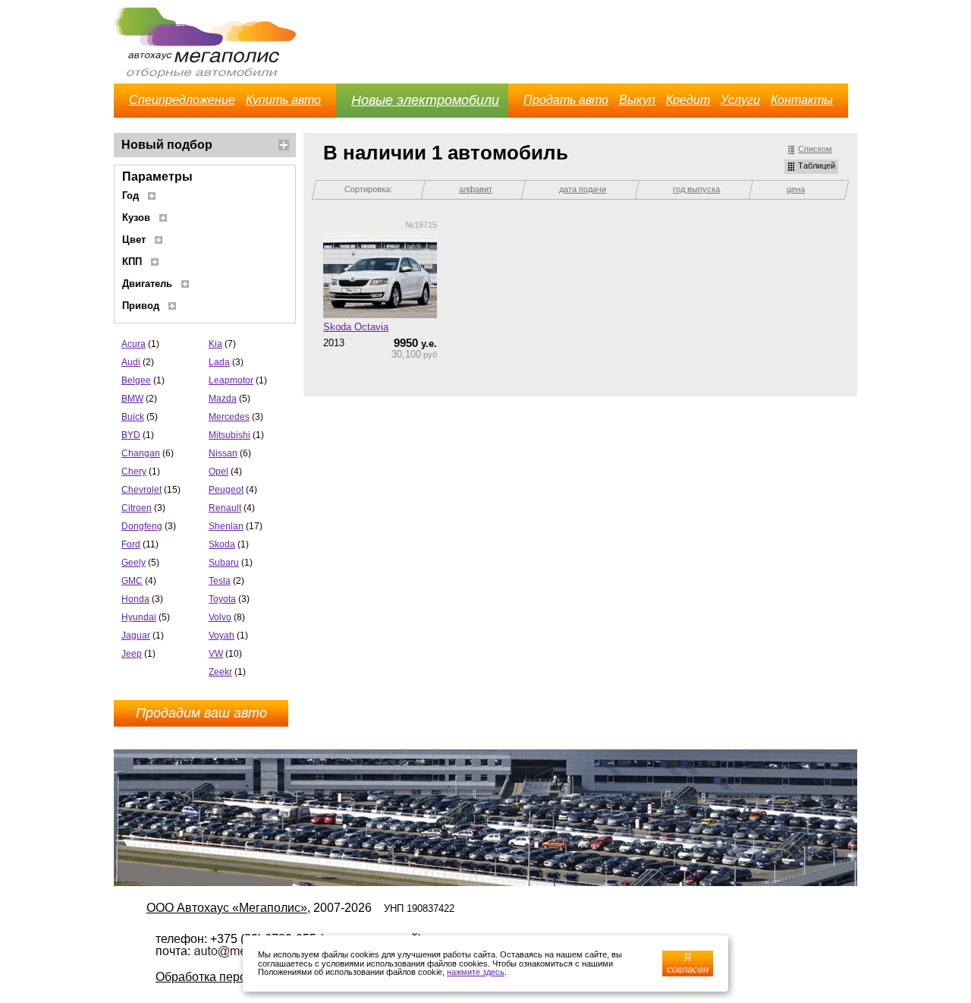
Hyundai (138, 617)
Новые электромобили (425, 100)
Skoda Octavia (355, 327)
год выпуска (696, 189)
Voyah (221, 635)
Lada (219, 362)
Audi (130, 362)
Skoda (222, 544)
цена (796, 189)
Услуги (740, 99)
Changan (140, 453)
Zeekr (220, 672)
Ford (130, 544)
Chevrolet (141, 489)
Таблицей (816, 165)
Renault (225, 508)
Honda (135, 599)
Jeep (131, 653)
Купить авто (283, 99)
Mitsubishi (229, 435)
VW (216, 653)
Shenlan (226, 526)
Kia (215, 344)
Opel (218, 471)
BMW (132, 398)
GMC (132, 581)
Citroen (136, 508)
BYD (130, 435)
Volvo (220, 617)
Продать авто (565, 99)
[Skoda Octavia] (380, 276)
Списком (815, 148)
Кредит (688, 99)
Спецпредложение (182, 99)
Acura (133, 344)
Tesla (220, 581)
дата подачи (582, 189)
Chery (133, 471)
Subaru (224, 562)
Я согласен (688, 963)
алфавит (475, 189)
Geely (133, 562)
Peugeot (226, 489)
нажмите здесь (475, 971)
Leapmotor (231, 380)
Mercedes (229, 417)
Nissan (223, 453)
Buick (132, 417)
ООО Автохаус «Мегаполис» (226, 907)
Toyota (222, 599)
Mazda (223, 398)
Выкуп (637, 99)
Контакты (802, 99)
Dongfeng (141, 526)
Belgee (136, 380)
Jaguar (135, 635)
